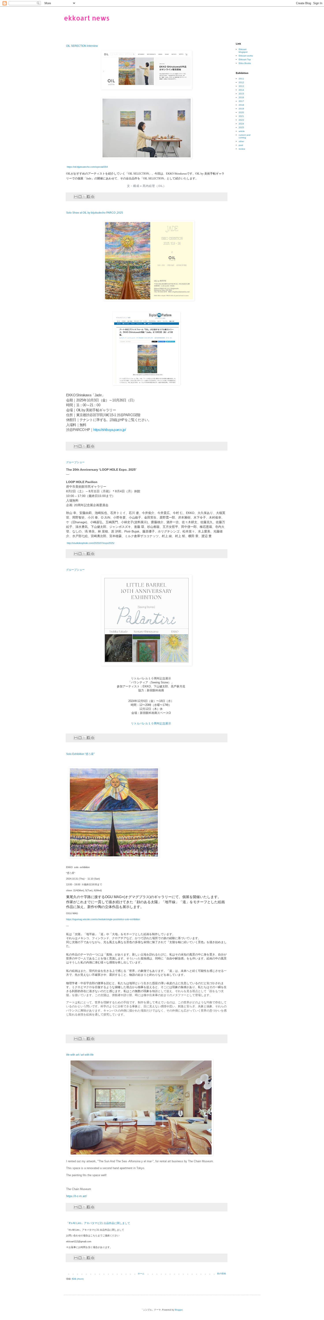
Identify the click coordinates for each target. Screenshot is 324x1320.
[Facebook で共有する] (88, 196)
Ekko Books (245, 63)
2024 (241, 123)
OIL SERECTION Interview (82, 45)
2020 (241, 112)
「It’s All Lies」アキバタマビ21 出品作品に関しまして (98, 1223)
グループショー (75, 462)
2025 (241, 127)
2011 (241, 78)
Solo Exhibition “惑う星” (80, 754)
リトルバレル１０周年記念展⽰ (151, 723)
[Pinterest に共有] (92, 196)
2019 (241, 108)
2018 (241, 105)
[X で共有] (84, 196)
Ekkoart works (246, 56)
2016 (241, 97)
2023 (241, 120)
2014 (241, 90)
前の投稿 (221, 1273)
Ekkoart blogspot (243, 50)
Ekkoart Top (245, 59)
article (242, 131)
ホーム (141, 1273)
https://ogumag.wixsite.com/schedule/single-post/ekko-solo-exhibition (103, 919)
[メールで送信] (76, 196)
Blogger (178, 1310)
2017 (241, 101)
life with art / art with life (80, 1054)
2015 (241, 93)
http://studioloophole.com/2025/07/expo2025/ (90, 543)
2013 (241, 86)
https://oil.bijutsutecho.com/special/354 (87, 166)
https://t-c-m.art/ (76, 1196)
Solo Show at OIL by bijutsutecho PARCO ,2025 (94, 212)
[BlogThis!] (80, 196)
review (242, 149)
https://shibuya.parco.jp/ (109, 430)
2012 (241, 82)
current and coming (244, 136)
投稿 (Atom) (78, 1279)
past (241, 145)
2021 (241, 116)
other (241, 141)
